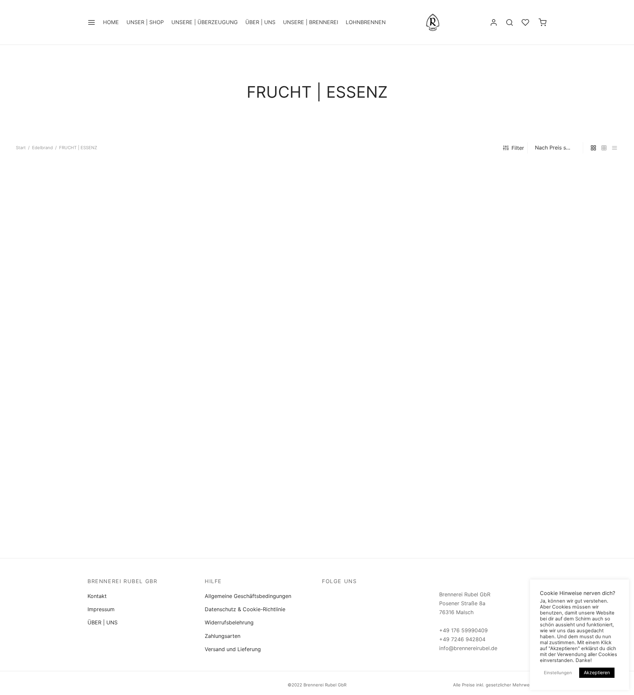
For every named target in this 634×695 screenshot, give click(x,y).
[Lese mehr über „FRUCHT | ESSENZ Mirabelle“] (439, 274)
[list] (614, 148)
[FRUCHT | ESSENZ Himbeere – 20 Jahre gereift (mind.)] (317, 421)
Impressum (101, 609)
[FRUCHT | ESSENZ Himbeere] (194, 234)
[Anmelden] (494, 22)
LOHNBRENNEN (366, 22)
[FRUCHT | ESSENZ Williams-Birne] (72, 234)
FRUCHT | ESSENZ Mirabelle (418, 298)
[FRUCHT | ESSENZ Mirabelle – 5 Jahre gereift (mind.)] (562, 421)
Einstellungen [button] (558, 672)
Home (111, 22)
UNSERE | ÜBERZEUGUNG (204, 22)
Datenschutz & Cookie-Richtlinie (245, 609)
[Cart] (542, 22)
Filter (517, 148)
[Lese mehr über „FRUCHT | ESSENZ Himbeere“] (194, 274)
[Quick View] (87, 274)
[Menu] (91, 22)
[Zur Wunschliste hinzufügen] (57, 274)
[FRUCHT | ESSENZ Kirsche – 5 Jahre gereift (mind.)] (194, 421)
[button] (72, 274)
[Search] (509, 22)
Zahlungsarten (222, 636)
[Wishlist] (526, 22)
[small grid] (604, 148)
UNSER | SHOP (145, 22)
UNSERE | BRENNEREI (310, 22)
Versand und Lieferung (233, 649)
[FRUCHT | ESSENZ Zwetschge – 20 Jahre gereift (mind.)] (439, 421)
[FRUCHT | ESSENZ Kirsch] (317, 234)
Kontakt (97, 596)
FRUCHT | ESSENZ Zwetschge (543, 298)
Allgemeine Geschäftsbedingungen (248, 596)
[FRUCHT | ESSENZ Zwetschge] (562, 234)
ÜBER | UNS (260, 22)
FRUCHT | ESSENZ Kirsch (293, 298)
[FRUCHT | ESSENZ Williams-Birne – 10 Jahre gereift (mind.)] (72, 421)
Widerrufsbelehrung (229, 622)
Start (21, 147)
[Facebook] (327, 596)
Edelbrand (42, 147)
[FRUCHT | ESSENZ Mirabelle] (439, 234)
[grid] (593, 148)
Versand (35, 337)
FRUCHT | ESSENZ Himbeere (174, 298)
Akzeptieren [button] (597, 672)
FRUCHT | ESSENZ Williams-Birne (58, 298)
